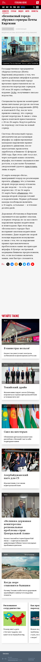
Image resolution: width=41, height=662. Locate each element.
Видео (20, 11)
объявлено (22, 193)
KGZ (7, 7)
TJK (11, 7)
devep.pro (31, 659)
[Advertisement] (20, 291)
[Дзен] (20, 264)
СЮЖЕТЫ (34, 11)
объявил (15, 181)
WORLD (23, 7)
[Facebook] (28, 264)
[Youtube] (32, 264)
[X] (8, 264)
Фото (27, 11)
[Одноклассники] (16, 264)
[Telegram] (24, 264)
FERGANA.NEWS (21, 2)
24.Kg (13, 92)
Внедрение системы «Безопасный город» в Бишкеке (19, 32)
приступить (31, 166)
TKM (14, 7)
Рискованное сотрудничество (11, 606)
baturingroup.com (13, 660)
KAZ (3, 7)
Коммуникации (21, 29)
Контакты (6, 653)
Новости (5, 11)
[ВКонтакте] (12, 264)
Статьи (13, 11)
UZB (18, 7)
